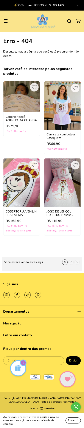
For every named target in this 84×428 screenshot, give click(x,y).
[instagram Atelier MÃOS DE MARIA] (6, 298)
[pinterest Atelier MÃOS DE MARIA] (38, 298)
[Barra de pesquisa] (69, 24)
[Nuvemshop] (42, 412)
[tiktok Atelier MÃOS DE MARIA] (27, 298)
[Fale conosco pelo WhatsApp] (76, 407)
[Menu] (5, 24)
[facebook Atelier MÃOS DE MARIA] (17, 298)
